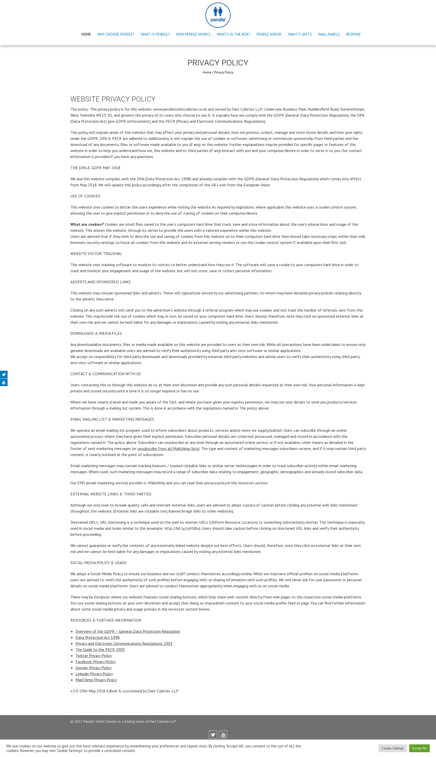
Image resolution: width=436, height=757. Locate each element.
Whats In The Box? (233, 34)
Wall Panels (329, 34)
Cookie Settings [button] (393, 748)
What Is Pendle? (155, 34)
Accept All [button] (419, 748)
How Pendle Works (193, 34)
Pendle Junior (269, 34)
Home (86, 34)
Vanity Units (300, 34)
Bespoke (353, 34)
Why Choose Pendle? (115, 34)
